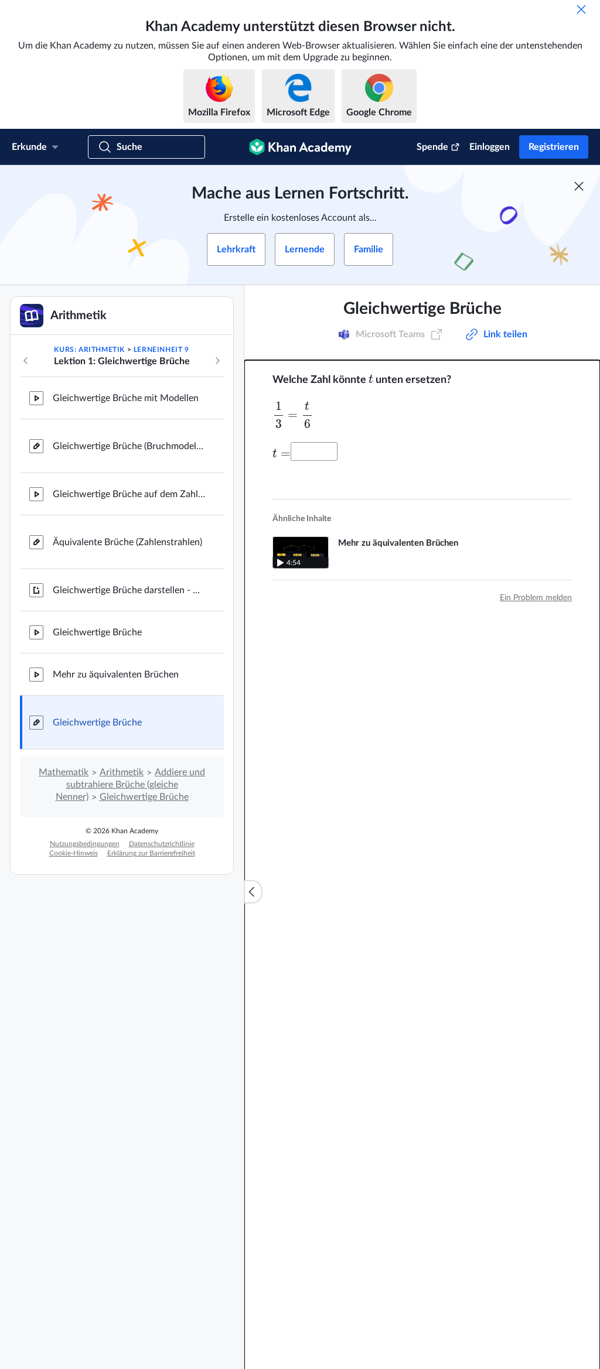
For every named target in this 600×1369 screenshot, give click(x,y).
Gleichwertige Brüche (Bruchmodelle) (129, 446)
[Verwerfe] (581, 9)
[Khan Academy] (300, 147)
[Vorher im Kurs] (26, 361)
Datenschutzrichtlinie (162, 843)
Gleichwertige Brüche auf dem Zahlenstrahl (129, 494)
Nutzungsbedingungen (85, 843)
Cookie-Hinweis (73, 853)
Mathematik (63, 772)
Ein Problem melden (536, 598)
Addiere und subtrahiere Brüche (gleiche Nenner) (131, 785)
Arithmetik (122, 772)
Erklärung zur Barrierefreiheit (151, 853)
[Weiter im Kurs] (217, 361)
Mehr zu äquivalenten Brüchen (116, 674)
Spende (432, 147)
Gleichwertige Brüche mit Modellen (126, 398)
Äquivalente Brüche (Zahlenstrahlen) (127, 542)
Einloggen (489, 147)
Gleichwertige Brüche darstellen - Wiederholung (129, 590)
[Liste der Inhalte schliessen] (253, 891)
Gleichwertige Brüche (97, 632)
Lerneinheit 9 (161, 349)
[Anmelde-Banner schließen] (579, 186)
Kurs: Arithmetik (89, 349)
